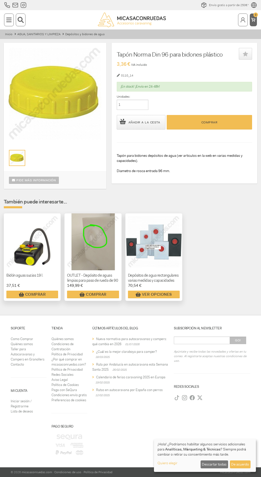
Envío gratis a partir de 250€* (229, 5)
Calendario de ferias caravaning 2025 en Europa (130, 377)
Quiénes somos (22, 344)
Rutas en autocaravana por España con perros (129, 390)
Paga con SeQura (64, 390)
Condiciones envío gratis (69, 395)
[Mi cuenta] (243, 20)
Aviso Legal (59, 380)
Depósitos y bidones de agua (85, 34)
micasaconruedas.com (37, 472)
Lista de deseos (22, 411)
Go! (238, 340)
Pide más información (35, 180)
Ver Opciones (157, 294)
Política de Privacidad (67, 354)
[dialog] (205, 455)
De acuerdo (240, 464)
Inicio (8, 34)
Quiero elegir (167, 463)
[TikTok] (177, 398)
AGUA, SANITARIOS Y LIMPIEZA (38, 34)
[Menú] (9, 20)
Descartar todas (214, 464)
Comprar (209, 122)
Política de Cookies (65, 385)
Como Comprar (22, 339)
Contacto (17, 364)
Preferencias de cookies (68, 400)
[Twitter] (200, 398)
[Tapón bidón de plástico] (17, 158)
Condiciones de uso (67, 472)
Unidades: (123, 97)
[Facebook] (192, 398)
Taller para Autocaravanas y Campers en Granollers (27, 354)
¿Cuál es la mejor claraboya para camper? (126, 352)
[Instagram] (184, 398)
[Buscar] (20, 20)
